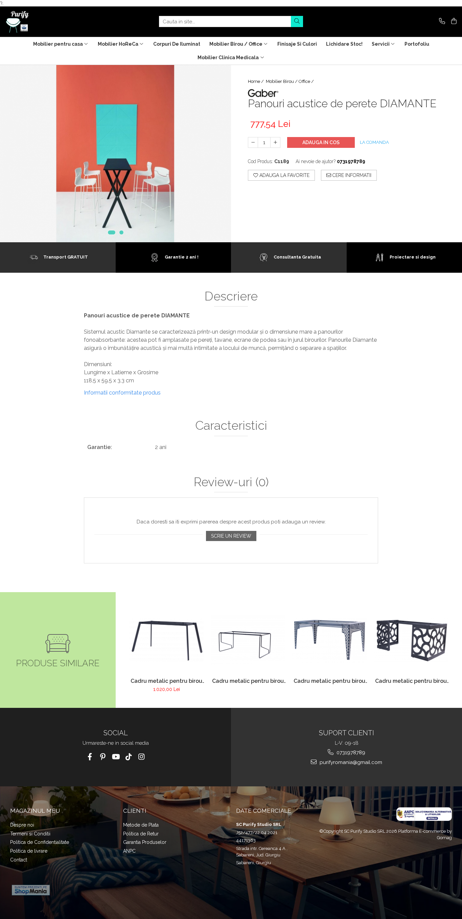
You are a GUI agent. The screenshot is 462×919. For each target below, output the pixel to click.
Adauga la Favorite (283, 175)
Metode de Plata (141, 825)
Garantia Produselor (144, 842)
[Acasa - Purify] (39, 21)
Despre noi (22, 825)
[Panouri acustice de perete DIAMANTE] (115, 153)
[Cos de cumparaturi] (452, 21)
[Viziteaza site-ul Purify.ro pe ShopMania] (31, 890)
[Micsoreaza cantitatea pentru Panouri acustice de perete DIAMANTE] (253, 142)
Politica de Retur (141, 833)
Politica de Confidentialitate (39, 842)
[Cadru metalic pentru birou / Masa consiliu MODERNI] (248, 640)
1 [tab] (112, 232)
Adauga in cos (321, 142)
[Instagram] (141, 757)
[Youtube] (115, 757)
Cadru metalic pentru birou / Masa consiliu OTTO (411, 681)
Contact (18, 859)
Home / (256, 81)
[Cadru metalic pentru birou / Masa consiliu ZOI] (329, 640)
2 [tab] (121, 232)
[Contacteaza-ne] (441, 21)
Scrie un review (231, 536)
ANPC (129, 851)
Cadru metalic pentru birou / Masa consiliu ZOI (329, 681)
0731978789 (350, 752)
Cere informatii (351, 175)
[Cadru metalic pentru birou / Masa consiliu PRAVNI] (166, 640)
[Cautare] (297, 21)
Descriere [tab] (231, 296)
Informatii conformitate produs (122, 392)
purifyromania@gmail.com (350, 762)
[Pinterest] (103, 757)
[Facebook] (90, 757)
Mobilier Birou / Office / (290, 81)
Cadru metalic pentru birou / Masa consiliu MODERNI (248, 681)
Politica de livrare (28, 851)
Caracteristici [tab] (231, 425)
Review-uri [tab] (231, 482)
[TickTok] (128, 757)
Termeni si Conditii (30, 833)
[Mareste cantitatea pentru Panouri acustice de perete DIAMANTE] (275, 142)
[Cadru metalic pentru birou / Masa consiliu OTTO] (411, 640)
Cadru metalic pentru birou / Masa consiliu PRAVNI (166, 681)
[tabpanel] (115, 153)
